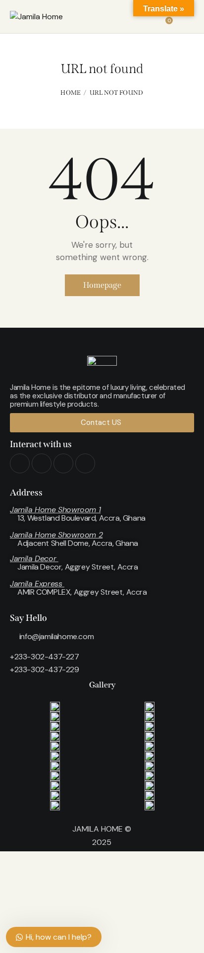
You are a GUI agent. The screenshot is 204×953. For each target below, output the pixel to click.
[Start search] (187, 18)
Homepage (102, 285)
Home (70, 92)
